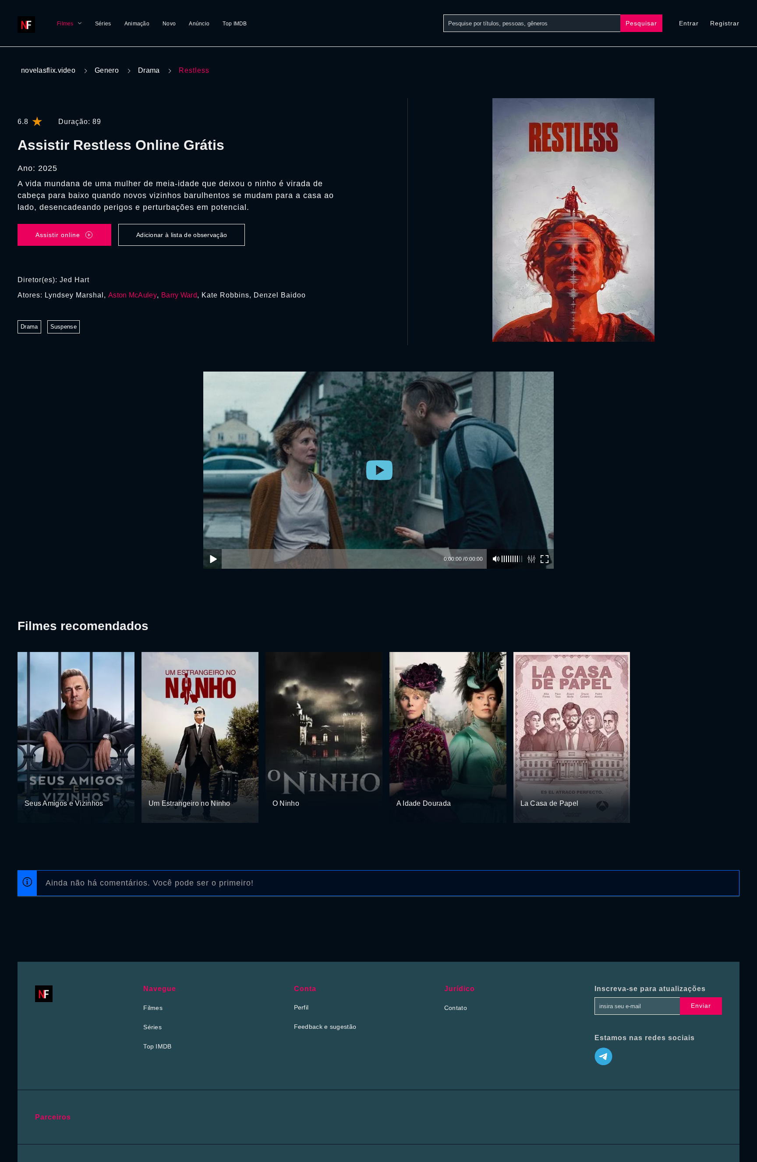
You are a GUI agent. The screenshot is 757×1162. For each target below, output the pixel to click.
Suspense (63, 326)
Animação (136, 24)
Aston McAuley (132, 295)
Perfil (301, 1007)
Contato (455, 1007)
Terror (281, 787)
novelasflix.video (48, 70)
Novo (169, 24)
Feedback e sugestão (325, 1026)
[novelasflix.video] (28, 23)
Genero (107, 70)
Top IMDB (235, 24)
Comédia (161, 787)
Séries (103, 24)
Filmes (65, 24)
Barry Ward (179, 295)
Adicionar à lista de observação (181, 234)
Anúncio (199, 24)
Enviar (701, 1005)
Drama (149, 70)
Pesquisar (641, 23)
